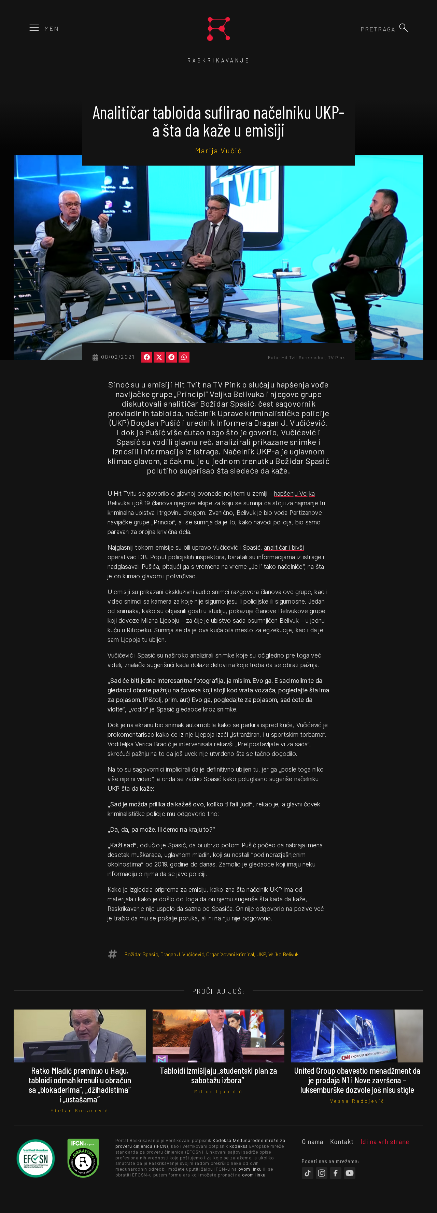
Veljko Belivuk (283, 954)
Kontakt (342, 1141)
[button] (403, 28)
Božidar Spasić (141, 954)
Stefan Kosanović (80, 1110)
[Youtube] (349, 1173)
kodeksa (238, 1146)
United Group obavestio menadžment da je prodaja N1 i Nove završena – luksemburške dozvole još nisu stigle (357, 1080)
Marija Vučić (218, 150)
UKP (261, 954)
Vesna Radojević (357, 1101)
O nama (312, 1141)
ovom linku (250, 1169)
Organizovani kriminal (230, 954)
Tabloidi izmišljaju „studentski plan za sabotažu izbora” (218, 1075)
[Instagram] (321, 1173)
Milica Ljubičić (218, 1091)
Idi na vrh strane (385, 1141)
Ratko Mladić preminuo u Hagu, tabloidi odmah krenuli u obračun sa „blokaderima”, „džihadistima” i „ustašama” (79, 1085)
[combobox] (359, 29)
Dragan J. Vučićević (182, 954)
